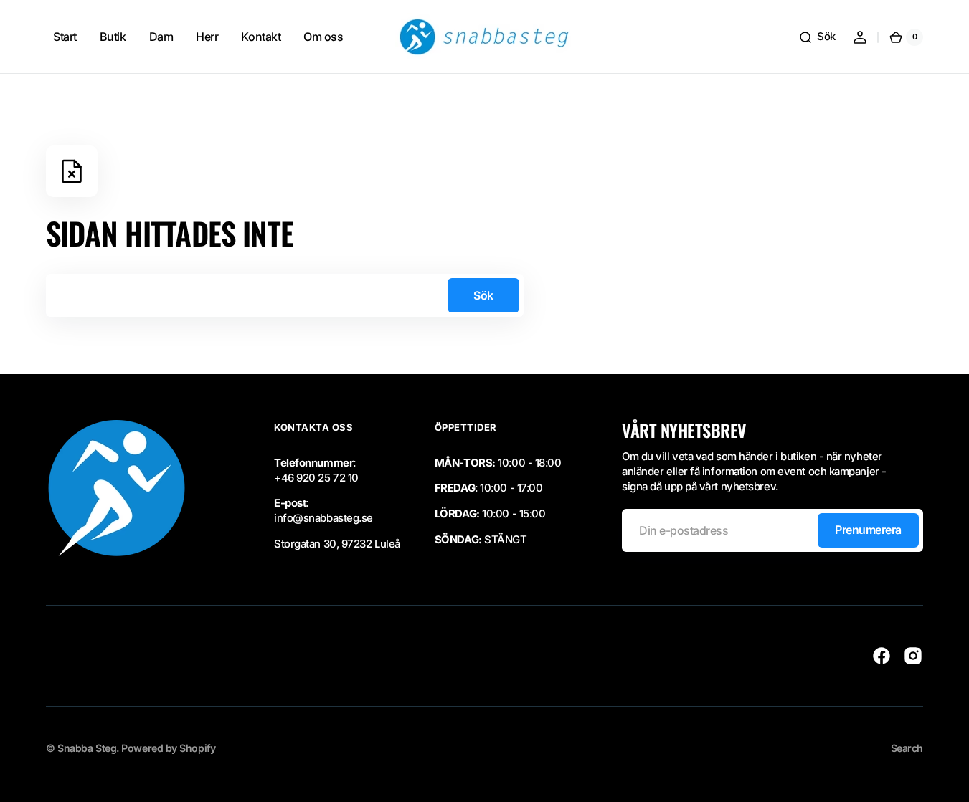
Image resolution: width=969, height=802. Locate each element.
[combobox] (285, 295)
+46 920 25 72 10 (316, 478)
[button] (817, 37)
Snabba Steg (86, 748)
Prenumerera (868, 529)
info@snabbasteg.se (323, 518)
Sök (483, 295)
